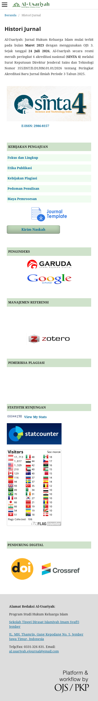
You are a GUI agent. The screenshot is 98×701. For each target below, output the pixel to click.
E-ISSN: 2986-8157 (34, 126)
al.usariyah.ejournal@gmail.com (34, 651)
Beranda (10, 15)
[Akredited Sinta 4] (49, 120)
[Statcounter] (34, 443)
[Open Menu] (4, 4)
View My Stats (34, 417)
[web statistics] (14, 417)
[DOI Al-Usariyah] (46, 584)
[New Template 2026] (49, 214)
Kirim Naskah (33, 229)
